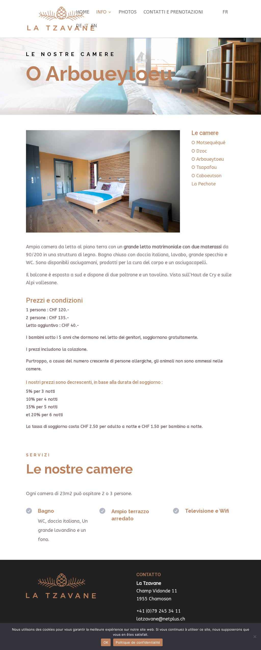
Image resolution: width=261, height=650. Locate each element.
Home (82, 12)
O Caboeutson (206, 176)
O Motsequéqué (208, 142)
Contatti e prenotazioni (173, 12)
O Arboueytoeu (207, 159)
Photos (128, 12)
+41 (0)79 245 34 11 (158, 611)
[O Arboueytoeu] (103, 231)
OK (105, 642)
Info (101, 12)
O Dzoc (199, 151)
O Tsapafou (204, 167)
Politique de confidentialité (138, 642)
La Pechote (203, 184)
